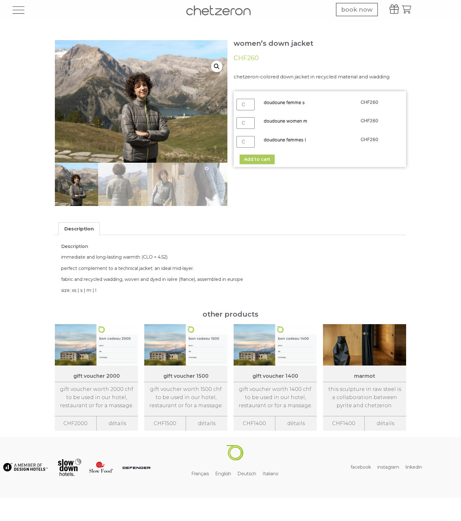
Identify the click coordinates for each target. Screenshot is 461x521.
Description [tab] (79, 229)
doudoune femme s (284, 102)
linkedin (413, 467)
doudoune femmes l (285, 139)
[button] (216, 66)
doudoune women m (285, 121)
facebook (361, 467)
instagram (388, 467)
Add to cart (257, 159)
